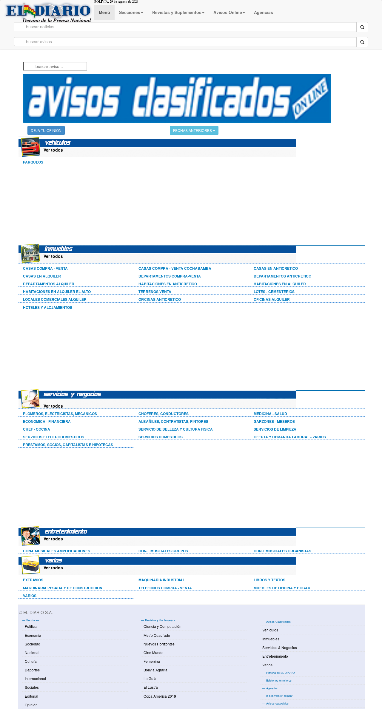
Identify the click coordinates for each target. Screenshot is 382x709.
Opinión (31, 704)
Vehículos (270, 629)
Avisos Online (227, 12)
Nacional (32, 652)
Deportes (32, 669)
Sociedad (32, 643)
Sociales (32, 687)
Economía (33, 635)
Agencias (263, 12)
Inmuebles (270, 638)
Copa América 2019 (160, 696)
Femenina (152, 661)
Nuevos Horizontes (159, 643)
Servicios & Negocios (279, 647)
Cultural (31, 661)
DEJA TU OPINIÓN (46, 130)
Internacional (35, 678)
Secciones (129, 12)
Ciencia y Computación (162, 626)
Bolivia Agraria (155, 669)
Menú (104, 12)
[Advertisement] (63, 205)
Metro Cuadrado (157, 635)
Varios (267, 664)
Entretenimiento (275, 656)
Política (31, 626)
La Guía (150, 678)
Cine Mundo (154, 652)
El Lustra (151, 687)
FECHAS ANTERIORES (193, 130)
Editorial (31, 696)
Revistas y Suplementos (176, 12)
